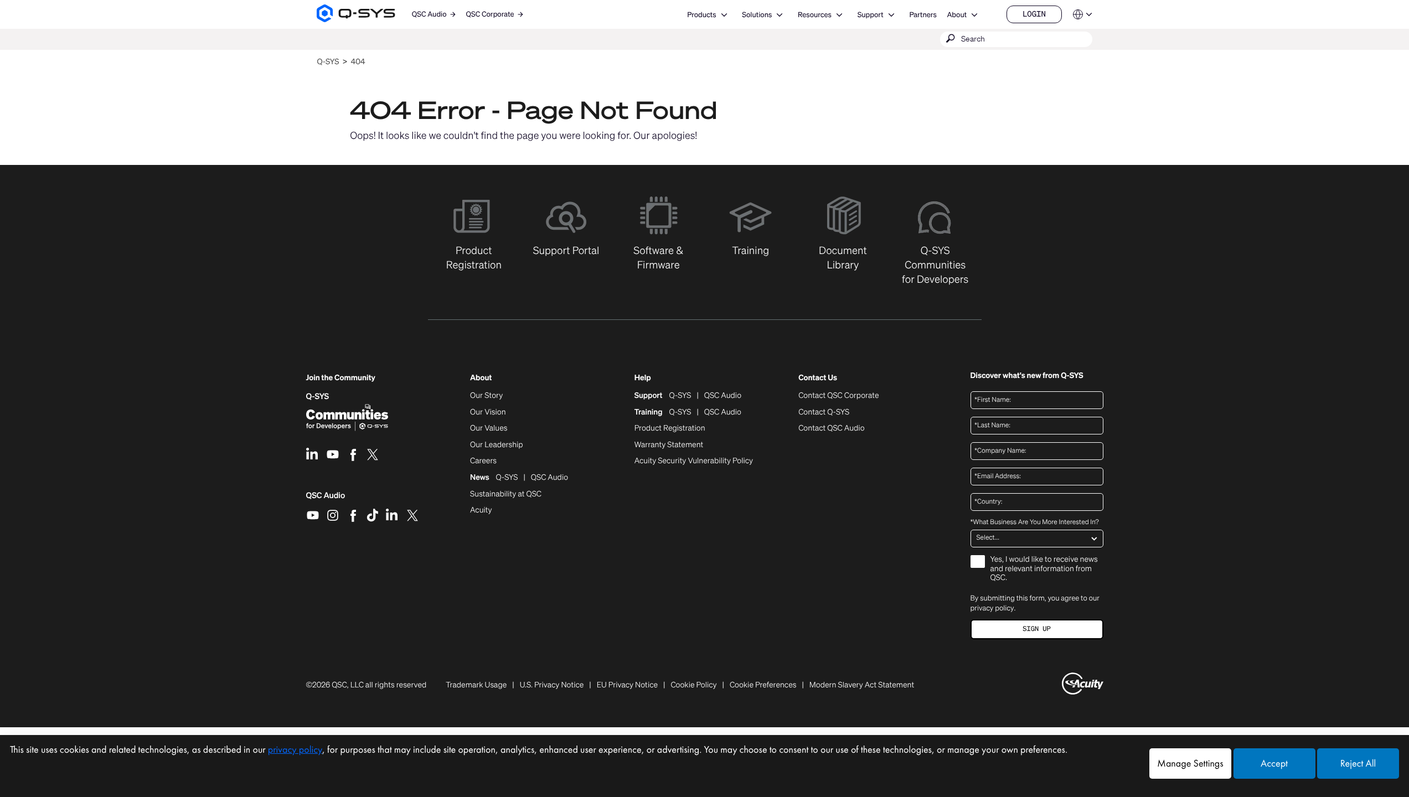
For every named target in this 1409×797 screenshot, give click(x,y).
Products (701, 14)
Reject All (1358, 763)
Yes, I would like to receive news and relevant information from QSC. (1044, 569)
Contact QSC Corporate (838, 395)
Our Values (488, 428)
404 (358, 61)
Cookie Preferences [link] (763, 685)
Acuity (481, 510)
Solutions (757, 14)
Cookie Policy (693, 685)
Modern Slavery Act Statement (861, 685)
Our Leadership (496, 445)
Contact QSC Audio (831, 428)
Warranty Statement (669, 445)
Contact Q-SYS (823, 412)
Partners (922, 14)
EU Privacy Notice (627, 685)
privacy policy (992, 608)
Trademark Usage (476, 685)
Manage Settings (1190, 763)
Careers (483, 461)
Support (871, 14)
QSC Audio (325, 499)
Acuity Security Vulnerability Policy (693, 461)
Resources (815, 14)
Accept (1274, 763)
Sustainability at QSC (505, 494)
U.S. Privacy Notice (552, 685)
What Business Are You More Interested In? (1035, 522)
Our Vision (488, 412)
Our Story (486, 395)
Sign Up (1036, 629)
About (957, 14)
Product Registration (669, 428)
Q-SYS (328, 61)
